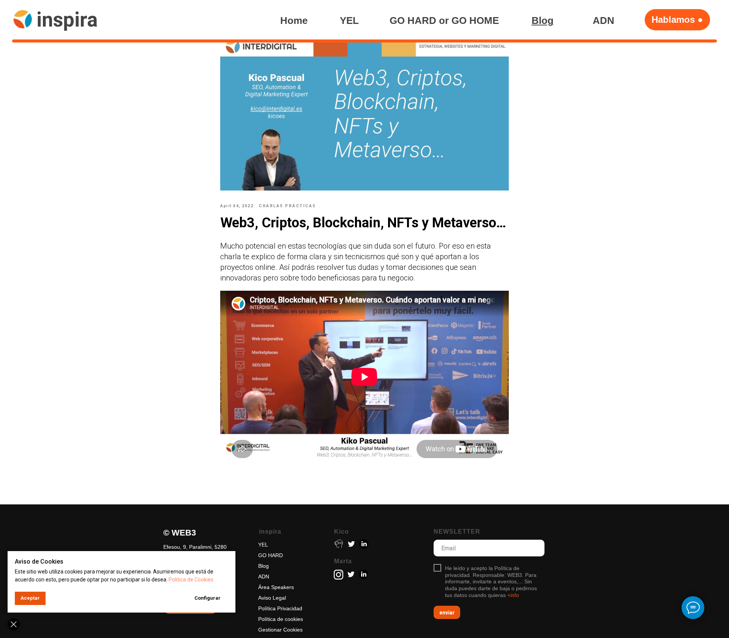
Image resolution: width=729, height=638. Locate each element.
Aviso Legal (272, 598)
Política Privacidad (280, 608)
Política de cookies (280, 619)
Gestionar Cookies (280, 630)
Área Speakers (276, 587)
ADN (263, 576)
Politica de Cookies (191, 580)
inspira (67, 20)
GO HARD (270, 555)
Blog (263, 566)
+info (513, 595)
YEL (263, 545)
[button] (677, 19)
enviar (447, 613)
